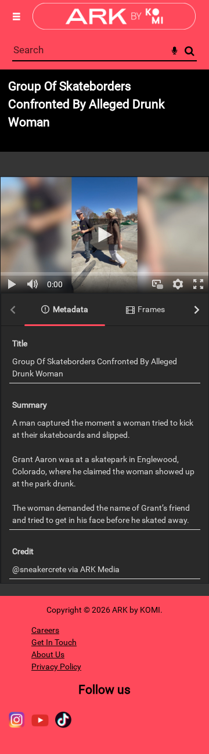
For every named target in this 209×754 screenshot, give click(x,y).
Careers (45, 630)
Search (189, 51)
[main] (104, 332)
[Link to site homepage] (114, 26)
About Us (47, 654)
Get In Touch (54, 642)
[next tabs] (196, 310)
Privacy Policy (56, 666)
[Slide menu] (16, 16)
